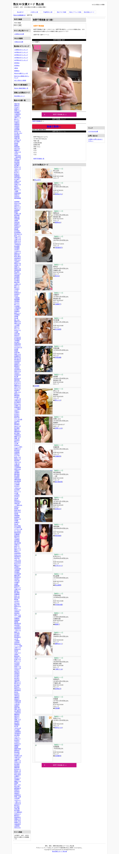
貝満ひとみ (17, 181)
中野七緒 (17, 580)
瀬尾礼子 (17, 718)
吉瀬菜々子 (17, 405)
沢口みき (17, 303)
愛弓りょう (17, 661)
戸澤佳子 (17, 742)
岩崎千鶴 (17, 138)
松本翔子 (17, 740)
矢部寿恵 (17, 126)
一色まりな (17, 630)
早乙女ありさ (18, 234)
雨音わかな (17, 606)
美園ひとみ (17, 760)
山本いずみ (17, 560)
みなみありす (18, 347)
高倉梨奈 (17, 477)
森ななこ (17, 119)
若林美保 (17, 766)
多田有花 (17, 791)
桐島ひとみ (17, 781)
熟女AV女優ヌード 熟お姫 (28, 4)
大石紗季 (17, 798)
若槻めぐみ (17, 822)
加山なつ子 (17, 426)
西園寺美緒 (17, 748)
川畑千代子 (17, 757)
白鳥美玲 (17, 664)
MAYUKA (17, 148)
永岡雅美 (17, 779)
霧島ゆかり (17, 385)
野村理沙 (17, 424)
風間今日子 (17, 321)
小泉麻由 (17, 640)
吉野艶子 (17, 567)
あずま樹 (17, 754)
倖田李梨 (17, 275)
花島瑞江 (17, 188)
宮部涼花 (17, 222)
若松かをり (17, 206)
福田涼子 (17, 716)
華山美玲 (17, 272)
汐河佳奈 (17, 642)
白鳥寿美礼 (17, 553)
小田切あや (17, 244)
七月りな (17, 736)
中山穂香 (17, 730)
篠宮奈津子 (17, 532)
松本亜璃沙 (17, 232)
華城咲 (16, 145)
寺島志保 (17, 503)
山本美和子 (17, 627)
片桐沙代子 (17, 400)
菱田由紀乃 (17, 788)
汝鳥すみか (17, 155)
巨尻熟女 (17, 65)
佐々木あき (17, 531)
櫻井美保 (17, 474)
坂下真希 (17, 807)
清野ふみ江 (17, 709)
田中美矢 (17, 635)
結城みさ (17, 109)
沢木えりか (17, 610)
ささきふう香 (18, 529)
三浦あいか (17, 284)
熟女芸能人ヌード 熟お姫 (59, 851)
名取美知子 (17, 258)
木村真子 (17, 579)
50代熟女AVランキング (21, 57)
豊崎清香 (17, 767)
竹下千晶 (17, 455)
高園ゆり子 (17, 819)
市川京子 (17, 486)
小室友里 (17, 297)
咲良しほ (17, 596)
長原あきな (58, 194)
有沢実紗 (17, 675)
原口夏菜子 (17, 711)
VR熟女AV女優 (18, 42)
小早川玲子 (17, 702)
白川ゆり (17, 414)
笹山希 (16, 318)
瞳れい (16, 608)
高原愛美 (17, 277)
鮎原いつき (17, 457)
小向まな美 (17, 728)
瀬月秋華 (17, 541)
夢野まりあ (17, 263)
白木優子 (17, 309)
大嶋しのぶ (17, 392)
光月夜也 (17, 280)
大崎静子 (58, 304)
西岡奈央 (17, 750)
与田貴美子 (58, 247)
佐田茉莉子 (17, 501)
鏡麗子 (57, 624)
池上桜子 (17, 342)
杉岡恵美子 (17, 795)
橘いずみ (17, 320)
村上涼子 (37, 180)
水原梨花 (17, 539)
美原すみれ (17, 772)
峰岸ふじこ (17, 313)
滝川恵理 (17, 634)
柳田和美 (17, 395)
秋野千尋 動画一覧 (38, 158)
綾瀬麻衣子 (17, 356)
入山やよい (17, 800)
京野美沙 (17, 673)
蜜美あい (17, 507)
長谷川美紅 (17, 526)
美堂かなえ (17, 273)
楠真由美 (17, 146)
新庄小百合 (17, 774)
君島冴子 (17, 699)
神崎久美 (17, 217)
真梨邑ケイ (17, 364)
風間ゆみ (58, 222)
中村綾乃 (17, 670)
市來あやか (17, 649)
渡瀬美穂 (17, 176)
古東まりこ (17, 738)
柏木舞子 (17, 397)
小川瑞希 (17, 325)
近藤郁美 (58, 456)
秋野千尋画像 (36, 121)
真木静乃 (17, 390)
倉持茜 (36, 386)
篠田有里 (17, 380)
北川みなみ (17, 337)
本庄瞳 (16, 349)
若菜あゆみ (17, 644)
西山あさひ (17, 683)
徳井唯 (16, 513)
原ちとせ (58, 400)
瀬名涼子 (17, 327)
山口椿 (16, 443)
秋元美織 (17, 810)
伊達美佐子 (17, 375)
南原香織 (17, 299)
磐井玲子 (17, 815)
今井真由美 (17, 574)
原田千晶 (17, 558)
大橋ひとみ (17, 237)
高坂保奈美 (17, 270)
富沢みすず (17, 378)
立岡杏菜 (17, 826)
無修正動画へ (54, 126)
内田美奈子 (17, 556)
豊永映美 (17, 752)
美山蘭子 (17, 165)
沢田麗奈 (17, 572)
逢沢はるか (17, 242)
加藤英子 (17, 745)
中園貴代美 (17, 700)
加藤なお (17, 267)
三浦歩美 (17, 704)
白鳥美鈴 (17, 201)
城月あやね (17, 357)
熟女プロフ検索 (61, 12)
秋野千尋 (17, 255)
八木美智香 (17, 467)
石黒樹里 (17, 452)
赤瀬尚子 (17, 522)
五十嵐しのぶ (18, 133)
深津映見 (17, 311)
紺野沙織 (17, 707)
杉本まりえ (17, 330)
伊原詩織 (58, 357)
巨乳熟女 (17, 63)
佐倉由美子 (17, 407)
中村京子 (17, 373)
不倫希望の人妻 (47, 12)
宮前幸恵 (17, 363)
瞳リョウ (17, 304)
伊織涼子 (17, 194)
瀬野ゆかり (58, 644)
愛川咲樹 (17, 215)
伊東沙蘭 (17, 808)
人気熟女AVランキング (21, 49)
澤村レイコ (17, 117)
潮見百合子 (17, 577)
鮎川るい (17, 172)
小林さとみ (17, 647)
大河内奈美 (17, 562)
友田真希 (17, 129)
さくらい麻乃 (18, 447)
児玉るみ (17, 603)
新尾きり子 (17, 459)
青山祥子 (17, 678)
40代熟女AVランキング (21, 55)
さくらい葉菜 (18, 646)
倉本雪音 (17, 460)
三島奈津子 (17, 712)
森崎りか (17, 632)
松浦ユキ (17, 174)
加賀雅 (16, 316)
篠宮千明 (17, 598)
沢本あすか (17, 345)
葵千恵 (16, 726)
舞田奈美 (17, 536)
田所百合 (17, 613)
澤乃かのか (17, 827)
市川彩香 (58, 329)
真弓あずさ (17, 381)
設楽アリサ (17, 666)
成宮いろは (17, 615)
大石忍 (16, 153)
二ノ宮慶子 (17, 409)
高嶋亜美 (17, 724)
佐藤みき (17, 544)
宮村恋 (16, 651)
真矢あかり (17, 778)
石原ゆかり (17, 814)
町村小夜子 (17, 256)
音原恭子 (17, 294)
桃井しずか (17, 784)
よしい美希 (17, 616)
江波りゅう (17, 652)
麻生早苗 (17, 282)
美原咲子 (17, 182)
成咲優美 (17, 472)
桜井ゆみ (17, 687)
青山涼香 (17, 786)
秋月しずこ (17, 548)
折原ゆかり (17, 292)
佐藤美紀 (17, 618)
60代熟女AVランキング (21, 60)
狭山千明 (17, 604)
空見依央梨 (58, 604)
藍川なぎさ (17, 563)
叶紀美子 (17, 676)
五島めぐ (17, 411)
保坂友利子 (17, 628)
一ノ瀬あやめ (18, 505)
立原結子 (17, 412)
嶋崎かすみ (17, 436)
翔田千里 (17, 104)
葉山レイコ (17, 189)
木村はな (17, 205)
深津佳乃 (58, 689)
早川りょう (17, 491)
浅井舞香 (17, 112)
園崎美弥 (17, 714)
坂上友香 (17, 685)
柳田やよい (17, 565)
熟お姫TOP (20, 12)
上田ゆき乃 (17, 803)
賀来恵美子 (17, 817)
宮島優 (57, 708)
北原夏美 (58, 756)
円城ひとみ (17, 184)
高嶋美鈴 (17, 465)
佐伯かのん (17, 555)
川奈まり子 (17, 169)
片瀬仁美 (17, 464)
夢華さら (17, 551)
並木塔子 (17, 694)
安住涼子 (17, 335)
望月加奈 (17, 134)
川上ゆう (17, 107)
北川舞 (16, 493)
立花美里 (17, 306)
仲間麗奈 (17, 301)
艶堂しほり (17, 236)
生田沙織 (17, 333)
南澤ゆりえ (17, 225)
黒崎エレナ (17, 253)
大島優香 (17, 340)
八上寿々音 (17, 399)
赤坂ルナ (17, 170)
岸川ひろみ (17, 203)
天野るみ (17, 695)
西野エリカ (17, 549)
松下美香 (17, 141)
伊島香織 (17, 515)
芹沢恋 (16, 296)
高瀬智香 (17, 594)
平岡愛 (16, 520)
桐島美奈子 (17, 431)
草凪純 (16, 351)
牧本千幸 (17, 417)
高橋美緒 (17, 620)
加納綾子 (17, 706)
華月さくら (17, 587)
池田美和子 (17, 690)
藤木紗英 (17, 656)
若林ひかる (17, 241)
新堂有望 (17, 450)
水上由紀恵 (17, 527)
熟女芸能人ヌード (89, 12)
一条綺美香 (17, 157)
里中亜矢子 (17, 359)
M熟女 (16, 68)
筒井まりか (58, 727)
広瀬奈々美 (17, 213)
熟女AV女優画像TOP (20, 15)
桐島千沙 (17, 429)
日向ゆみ (17, 196)
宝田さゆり (17, 387)
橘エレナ (17, 287)
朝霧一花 (17, 438)
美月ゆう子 (17, 167)
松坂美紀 (17, 517)
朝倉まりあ (17, 268)
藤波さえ (17, 441)
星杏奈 (16, 143)
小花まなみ (17, 488)
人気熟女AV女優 (19, 34)
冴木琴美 (17, 625)
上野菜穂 (17, 570)
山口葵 (16, 639)
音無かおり (17, 110)
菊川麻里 (17, 428)
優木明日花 (17, 623)
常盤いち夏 (17, 796)
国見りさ (17, 285)
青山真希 (17, 476)
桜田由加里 (17, 198)
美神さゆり (17, 260)
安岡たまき (58, 428)
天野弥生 (17, 611)
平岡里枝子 (17, 435)
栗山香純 (17, 592)
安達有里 (17, 136)
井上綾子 (17, 179)
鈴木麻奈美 (17, 339)
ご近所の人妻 (34, 12)
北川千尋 (17, 483)
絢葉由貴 (17, 585)
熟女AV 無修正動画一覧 (21, 88)
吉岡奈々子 (17, 265)
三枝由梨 (17, 759)
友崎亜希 (17, 210)
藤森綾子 (17, 150)
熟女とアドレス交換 (75, 12)
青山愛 (16, 376)
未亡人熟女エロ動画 (20, 80)
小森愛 (16, 191)
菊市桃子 (17, 416)
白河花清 (17, 663)
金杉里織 (17, 735)
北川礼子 (17, 496)
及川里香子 (17, 402)
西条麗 (16, 229)
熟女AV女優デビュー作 (21, 73)
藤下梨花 (17, 278)
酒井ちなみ (17, 323)
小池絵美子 (17, 308)
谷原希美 (17, 314)
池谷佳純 (58, 536)
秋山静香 (58, 585)
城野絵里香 (17, 479)
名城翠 (16, 584)
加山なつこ (17, 208)
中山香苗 (17, 421)
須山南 (16, 498)
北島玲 (16, 654)
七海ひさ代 (17, 239)
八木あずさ (17, 251)
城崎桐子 (17, 697)
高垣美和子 (17, 369)
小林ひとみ (58, 669)
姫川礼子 (17, 805)
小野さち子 (17, 462)
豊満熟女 (17, 70)
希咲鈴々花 (17, 771)
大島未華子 (17, 824)
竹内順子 (17, 289)
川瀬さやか (17, 589)
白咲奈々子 (17, 658)
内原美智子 (17, 361)
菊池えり (17, 393)
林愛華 (16, 783)
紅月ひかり (58, 565)
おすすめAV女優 (93, 131)
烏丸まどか (17, 388)
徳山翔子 (17, 723)
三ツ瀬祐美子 (18, 812)
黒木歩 (57, 276)
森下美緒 (17, 433)
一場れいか (17, 802)
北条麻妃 (17, 128)
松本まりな (17, 131)
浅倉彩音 (17, 124)
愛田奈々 (17, 591)
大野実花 (17, 368)
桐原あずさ (17, 688)
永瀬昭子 (17, 776)
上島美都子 (17, 731)
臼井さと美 (17, 668)
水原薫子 (17, 582)
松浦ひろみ (17, 659)
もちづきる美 (18, 419)
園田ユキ (17, 423)
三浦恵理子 (17, 114)
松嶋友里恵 (17, 193)
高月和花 (17, 231)
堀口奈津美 (17, 543)
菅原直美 (17, 440)
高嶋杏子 (17, 721)
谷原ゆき (58, 509)
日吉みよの (17, 762)
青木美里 (17, 162)
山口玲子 (17, 601)
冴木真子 (17, 249)
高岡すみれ (17, 469)
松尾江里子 (17, 510)
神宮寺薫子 (17, 177)
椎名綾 (16, 599)
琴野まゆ (17, 538)
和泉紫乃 (17, 224)
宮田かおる (17, 371)
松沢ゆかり (17, 769)
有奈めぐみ (17, 519)
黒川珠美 (17, 764)
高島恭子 (17, 793)
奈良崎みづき (18, 755)
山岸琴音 (17, 495)
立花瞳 (16, 332)
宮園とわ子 (17, 719)
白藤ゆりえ (17, 448)
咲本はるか (17, 404)
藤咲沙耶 (17, 575)
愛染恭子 (17, 366)
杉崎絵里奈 (17, 344)
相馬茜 (16, 621)
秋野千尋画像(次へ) (59, 114)
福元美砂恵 (58, 482)
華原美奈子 (17, 637)
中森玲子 (17, 122)
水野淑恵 (17, 160)
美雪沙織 (17, 352)
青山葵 (16, 524)
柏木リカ (17, 546)
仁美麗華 (17, 484)
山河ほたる (17, 140)
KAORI (16, 291)
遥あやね (17, 671)
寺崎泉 (16, 220)
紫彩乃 (16, 186)
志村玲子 (17, 227)
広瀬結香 (17, 534)
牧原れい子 (17, 158)
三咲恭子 (17, 261)
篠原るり (17, 500)
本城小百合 (17, 820)
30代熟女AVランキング (21, 52)
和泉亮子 (17, 790)
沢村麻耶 (17, 248)
